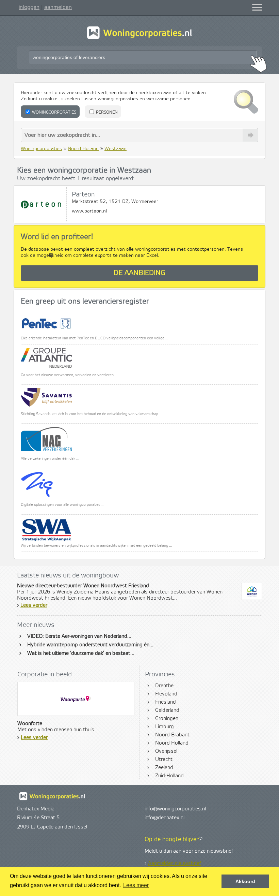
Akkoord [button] (245, 881)
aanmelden (58, 7)
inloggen (29, 7)
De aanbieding (139, 273)
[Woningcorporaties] (139, 38)
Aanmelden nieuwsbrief (174, 864)
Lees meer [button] (136, 885)
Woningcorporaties (53, 112)
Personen (106, 112)
